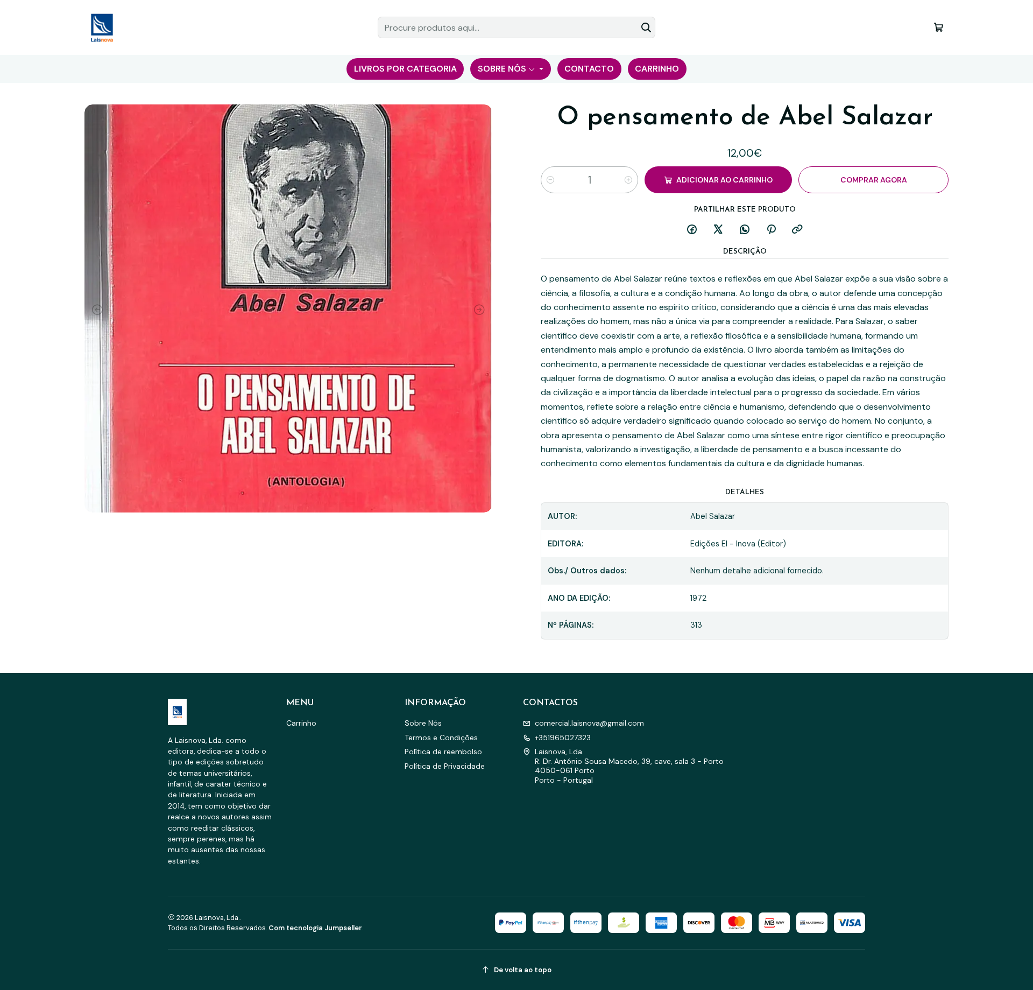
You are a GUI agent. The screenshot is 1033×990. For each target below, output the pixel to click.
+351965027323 (563, 737)
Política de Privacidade (445, 766)
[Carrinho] (938, 27)
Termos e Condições (441, 737)
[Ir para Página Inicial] (101, 27)
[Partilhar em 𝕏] (718, 230)
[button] (405, 69)
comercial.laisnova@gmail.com (589, 723)
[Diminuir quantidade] (550, 180)
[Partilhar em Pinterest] (771, 230)
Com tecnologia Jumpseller (315, 927)
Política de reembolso (443, 751)
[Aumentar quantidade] (628, 180)
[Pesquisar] (646, 27)
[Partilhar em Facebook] (692, 230)
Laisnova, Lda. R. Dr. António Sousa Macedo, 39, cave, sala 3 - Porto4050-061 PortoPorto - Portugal (629, 766)
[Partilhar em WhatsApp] (744, 230)
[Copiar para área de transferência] (797, 230)
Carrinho (301, 723)
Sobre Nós (423, 723)
